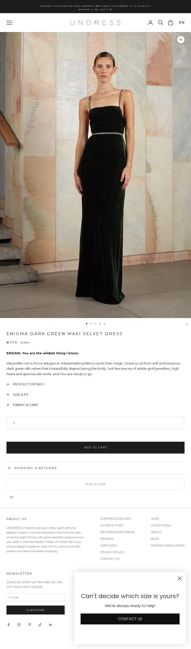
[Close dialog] (182, 270)
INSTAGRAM (125, 373)
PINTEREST (158, 373)
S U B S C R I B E (141, 347)
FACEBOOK (142, 373)
